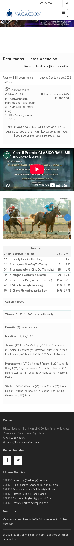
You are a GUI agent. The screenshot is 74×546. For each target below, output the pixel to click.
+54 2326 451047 (16, 437)
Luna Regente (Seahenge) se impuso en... (36, 485)
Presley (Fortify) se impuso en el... (32, 503)
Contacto (46, 3)
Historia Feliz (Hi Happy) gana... (30, 494)
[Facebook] (58, 3)
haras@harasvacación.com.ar (23, 442)
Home (27, 66)
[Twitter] (67, 3)
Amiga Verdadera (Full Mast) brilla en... (35, 489)
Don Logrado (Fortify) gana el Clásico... (35, 498)
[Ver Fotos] (37, 218)
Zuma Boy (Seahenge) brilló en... (32, 480)
